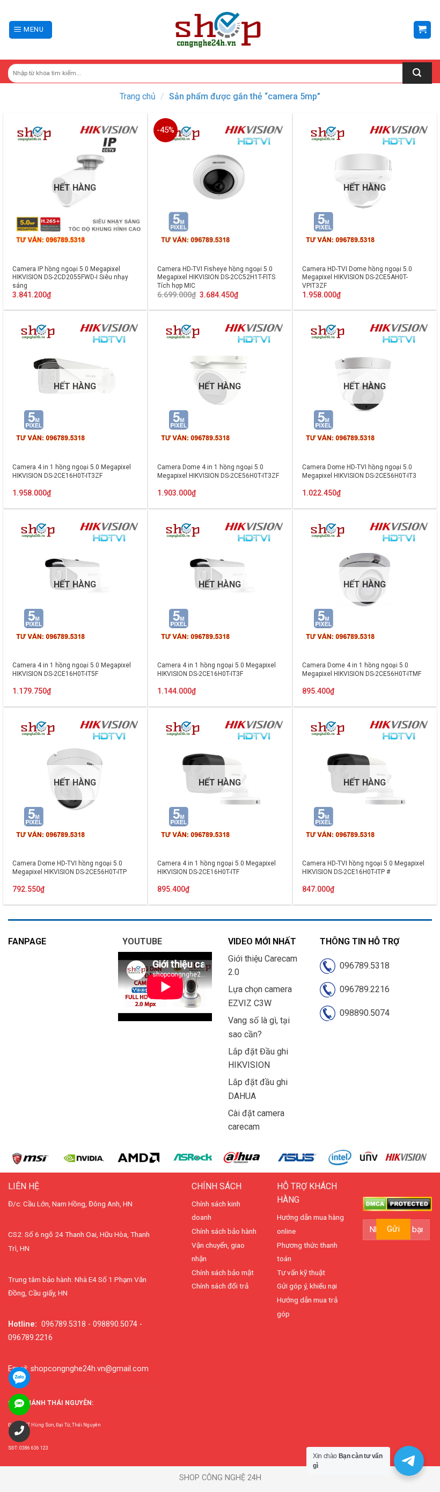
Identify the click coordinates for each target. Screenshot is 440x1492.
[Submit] (417, 73)
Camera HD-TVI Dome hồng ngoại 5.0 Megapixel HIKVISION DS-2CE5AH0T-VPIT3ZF (357, 277)
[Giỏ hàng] (422, 30)
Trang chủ (138, 96)
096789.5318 (362, 965)
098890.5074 (362, 1013)
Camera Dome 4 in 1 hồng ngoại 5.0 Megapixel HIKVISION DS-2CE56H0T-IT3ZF (218, 471)
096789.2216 (362, 989)
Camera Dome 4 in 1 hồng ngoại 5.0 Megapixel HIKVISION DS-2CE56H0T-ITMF (361, 669)
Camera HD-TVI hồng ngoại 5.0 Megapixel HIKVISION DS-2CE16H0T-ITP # (363, 868)
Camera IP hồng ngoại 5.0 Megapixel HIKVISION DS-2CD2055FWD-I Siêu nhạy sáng (70, 277)
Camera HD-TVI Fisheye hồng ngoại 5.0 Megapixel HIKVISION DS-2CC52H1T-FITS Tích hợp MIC (216, 277)
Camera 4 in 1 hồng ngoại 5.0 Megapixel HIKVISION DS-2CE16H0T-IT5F (71, 669)
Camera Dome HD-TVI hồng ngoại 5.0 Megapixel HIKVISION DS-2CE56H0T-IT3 (359, 471)
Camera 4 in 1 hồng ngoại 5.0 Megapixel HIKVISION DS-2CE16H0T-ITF (216, 868)
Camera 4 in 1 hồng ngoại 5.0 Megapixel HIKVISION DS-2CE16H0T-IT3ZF (71, 471)
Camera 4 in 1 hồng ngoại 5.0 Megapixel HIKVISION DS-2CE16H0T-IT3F (216, 669)
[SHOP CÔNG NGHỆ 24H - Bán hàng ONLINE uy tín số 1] (218, 30)
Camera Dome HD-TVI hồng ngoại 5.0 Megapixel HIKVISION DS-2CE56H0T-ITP (69, 868)
